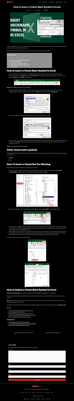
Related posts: (14, 66)
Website (10, 374)
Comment (10, 349)
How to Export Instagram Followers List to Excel (19, 325)
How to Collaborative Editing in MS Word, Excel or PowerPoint (22, 323)
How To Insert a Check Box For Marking (18, 63)
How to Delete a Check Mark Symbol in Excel (19, 64)
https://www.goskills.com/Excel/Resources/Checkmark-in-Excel (22, 315)
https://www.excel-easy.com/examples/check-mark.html (21, 310)
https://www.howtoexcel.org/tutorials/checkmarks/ (20, 316)
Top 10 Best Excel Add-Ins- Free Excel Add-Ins (21, 87)
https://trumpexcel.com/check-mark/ (17, 312)
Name (10, 364)
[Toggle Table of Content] (7, 57)
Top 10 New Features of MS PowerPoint (19, 146)
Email (9, 369)
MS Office (45, 10)
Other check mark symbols (16, 61)
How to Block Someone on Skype (52, 332)
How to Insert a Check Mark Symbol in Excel (19, 60)
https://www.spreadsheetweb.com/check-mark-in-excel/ (21, 313)
